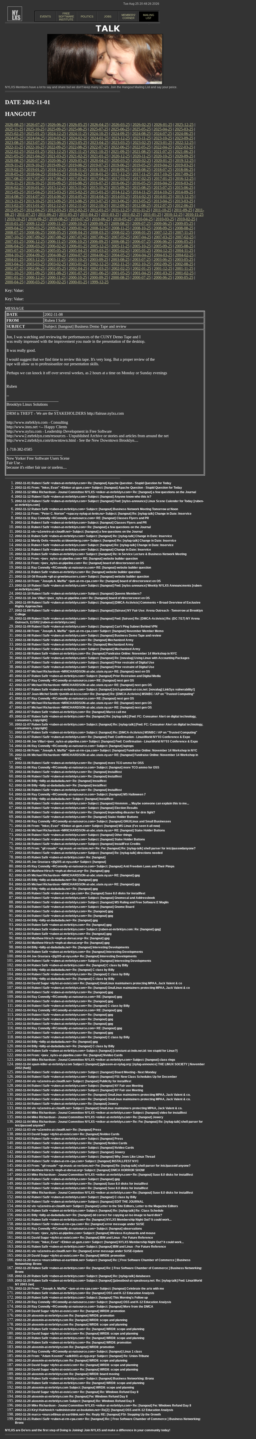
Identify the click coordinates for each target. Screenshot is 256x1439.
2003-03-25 (35, 264)
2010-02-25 (186, 219)
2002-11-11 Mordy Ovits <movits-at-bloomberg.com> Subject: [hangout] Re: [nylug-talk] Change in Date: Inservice (95, 540)
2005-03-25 (99, 250)
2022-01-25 (35, 151)
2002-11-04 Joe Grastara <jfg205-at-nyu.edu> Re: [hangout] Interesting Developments (76, 956)
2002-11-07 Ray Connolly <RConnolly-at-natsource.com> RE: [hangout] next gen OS (74, 680)
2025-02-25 (14, 133)
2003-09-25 (99, 259)
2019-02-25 (14, 169)
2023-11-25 (141, 138)
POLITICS (87, 16)
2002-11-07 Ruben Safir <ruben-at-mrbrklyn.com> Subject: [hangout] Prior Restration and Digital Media (88, 676)
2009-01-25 (78, 228)
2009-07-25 (141, 223)
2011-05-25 (68, 214)
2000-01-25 (78, 282)
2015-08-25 (141, 187)
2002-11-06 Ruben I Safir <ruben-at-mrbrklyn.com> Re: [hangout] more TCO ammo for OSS (79, 763)
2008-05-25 (57, 232)
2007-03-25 (163, 237)
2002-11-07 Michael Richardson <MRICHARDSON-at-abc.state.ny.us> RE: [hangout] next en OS (82, 671)
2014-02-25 (141, 196)
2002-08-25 (184, 264)
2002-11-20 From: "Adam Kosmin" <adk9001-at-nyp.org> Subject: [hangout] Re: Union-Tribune (82, 1356)
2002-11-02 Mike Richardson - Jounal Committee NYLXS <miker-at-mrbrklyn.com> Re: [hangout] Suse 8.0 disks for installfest (104, 1192)
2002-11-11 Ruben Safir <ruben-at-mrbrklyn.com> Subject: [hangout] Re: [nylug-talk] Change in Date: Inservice (93, 536)
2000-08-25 (120, 277)
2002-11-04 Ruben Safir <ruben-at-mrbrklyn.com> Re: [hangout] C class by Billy (71, 965)
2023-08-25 (14, 142)
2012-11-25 (78, 205)
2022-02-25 (14, 151)
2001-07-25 (78, 273)
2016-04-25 (163, 183)
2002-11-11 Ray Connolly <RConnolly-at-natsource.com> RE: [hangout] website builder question (83, 567)
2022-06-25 (120, 147)
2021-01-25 (99, 156)
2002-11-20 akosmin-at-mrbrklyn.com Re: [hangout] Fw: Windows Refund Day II (71, 1396)
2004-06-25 (99, 255)
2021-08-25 (141, 151)
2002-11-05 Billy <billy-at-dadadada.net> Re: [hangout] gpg (56, 880)
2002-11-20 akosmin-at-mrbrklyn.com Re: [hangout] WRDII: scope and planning (71, 1320)
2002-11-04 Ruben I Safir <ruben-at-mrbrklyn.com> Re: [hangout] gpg (64, 911)
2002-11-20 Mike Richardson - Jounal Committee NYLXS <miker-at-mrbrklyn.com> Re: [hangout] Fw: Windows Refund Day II (103, 1405)
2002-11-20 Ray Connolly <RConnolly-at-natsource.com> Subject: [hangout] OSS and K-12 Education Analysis (93, 1302)
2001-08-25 (57, 273)
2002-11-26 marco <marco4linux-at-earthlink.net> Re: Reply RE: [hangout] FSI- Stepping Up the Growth (88, 1414)
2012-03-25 (57, 210)
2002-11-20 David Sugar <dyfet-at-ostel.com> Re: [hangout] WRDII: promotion (70, 1255)
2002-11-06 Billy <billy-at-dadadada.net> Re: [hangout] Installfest (60, 781)
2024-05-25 (14, 138)
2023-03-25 (120, 142)
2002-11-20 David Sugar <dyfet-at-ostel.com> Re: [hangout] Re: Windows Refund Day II (76, 1392)
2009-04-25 (14, 228)
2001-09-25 (35, 273)
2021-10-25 (99, 151)
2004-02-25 (184, 255)
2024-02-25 (78, 138)
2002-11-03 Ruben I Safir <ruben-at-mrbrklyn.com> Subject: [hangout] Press (69, 1138)
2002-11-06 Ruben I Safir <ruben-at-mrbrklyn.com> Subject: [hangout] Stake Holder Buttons (80, 839)
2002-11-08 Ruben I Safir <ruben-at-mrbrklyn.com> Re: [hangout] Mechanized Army (74, 640)
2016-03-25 (184, 183)
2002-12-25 (99, 264)
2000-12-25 (35, 277)
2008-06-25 (35, 232)
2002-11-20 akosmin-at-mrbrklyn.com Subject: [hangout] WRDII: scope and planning (74, 1387)
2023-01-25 (163, 142)
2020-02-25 (141, 160)
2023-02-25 (141, 142)
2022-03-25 (184, 147)
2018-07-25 (163, 169)
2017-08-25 (14, 178)
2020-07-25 (35, 160)
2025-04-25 (163, 129)
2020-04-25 (99, 160)
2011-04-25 (89, 214)
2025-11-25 (14, 129)
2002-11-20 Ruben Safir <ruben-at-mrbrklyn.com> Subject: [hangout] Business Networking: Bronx (84, 1378)
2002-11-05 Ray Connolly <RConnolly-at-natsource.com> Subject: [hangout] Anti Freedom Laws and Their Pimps (94, 866)
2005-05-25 (57, 250)
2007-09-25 (35, 237)
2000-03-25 (35, 282)
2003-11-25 (57, 259)
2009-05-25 (184, 223)
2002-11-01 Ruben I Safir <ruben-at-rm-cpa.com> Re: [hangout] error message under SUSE (79, 1224)
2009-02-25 (57, 228)
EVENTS (45, 16)
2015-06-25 (184, 187)
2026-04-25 (99, 124)
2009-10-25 (77, 223)
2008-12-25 (99, 228)
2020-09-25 (184, 156)
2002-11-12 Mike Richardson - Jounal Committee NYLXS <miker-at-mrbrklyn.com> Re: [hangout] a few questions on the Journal (105, 492)
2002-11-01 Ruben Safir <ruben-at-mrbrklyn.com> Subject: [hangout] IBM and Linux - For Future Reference (90, 1246)
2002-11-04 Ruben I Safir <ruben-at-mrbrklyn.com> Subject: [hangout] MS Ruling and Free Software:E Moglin (91, 902)
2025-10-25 (35, 129)
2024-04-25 (35, 138)
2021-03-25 (57, 156)
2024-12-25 (57, 133)
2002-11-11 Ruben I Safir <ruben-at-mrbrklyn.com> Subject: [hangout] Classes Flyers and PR (81, 522)
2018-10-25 (99, 169)
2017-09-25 (184, 174)
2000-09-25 (99, 277)
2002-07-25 (14, 268)
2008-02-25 (120, 232)
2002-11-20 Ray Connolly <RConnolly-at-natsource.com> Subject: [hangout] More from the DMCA (84, 1306)
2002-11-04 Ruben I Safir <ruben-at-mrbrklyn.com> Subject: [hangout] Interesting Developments (83, 961)
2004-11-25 (184, 250)
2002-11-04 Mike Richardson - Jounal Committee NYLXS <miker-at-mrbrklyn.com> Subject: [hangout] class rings (95, 1060)
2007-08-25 (57, 237)
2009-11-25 (57, 223)
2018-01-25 (99, 174)
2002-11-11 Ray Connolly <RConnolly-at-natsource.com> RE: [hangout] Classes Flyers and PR (82, 518)
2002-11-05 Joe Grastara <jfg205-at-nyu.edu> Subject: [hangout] (60, 862)
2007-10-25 (14, 237)
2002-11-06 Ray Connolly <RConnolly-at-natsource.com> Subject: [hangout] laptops (74, 746)
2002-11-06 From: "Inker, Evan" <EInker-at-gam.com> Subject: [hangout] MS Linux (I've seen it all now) (87, 826)
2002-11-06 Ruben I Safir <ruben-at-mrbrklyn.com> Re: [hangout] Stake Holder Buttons (76, 817)
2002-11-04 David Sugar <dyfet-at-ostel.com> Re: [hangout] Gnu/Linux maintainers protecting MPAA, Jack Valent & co (98, 983)
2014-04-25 (99, 196)
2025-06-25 (120, 129)
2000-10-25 (77, 277)
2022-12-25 (184, 142)
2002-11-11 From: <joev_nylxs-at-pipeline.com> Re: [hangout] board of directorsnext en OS (79, 563)
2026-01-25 (163, 124)
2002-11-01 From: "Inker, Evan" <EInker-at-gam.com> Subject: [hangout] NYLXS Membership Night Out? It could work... (99, 1242)
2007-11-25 (184, 232)
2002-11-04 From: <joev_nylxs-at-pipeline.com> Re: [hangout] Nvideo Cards (69, 1055)
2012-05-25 (14, 210)
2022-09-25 (56, 147)
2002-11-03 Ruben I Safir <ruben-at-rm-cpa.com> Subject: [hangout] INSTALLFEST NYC (77, 1161)
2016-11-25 (14, 183)
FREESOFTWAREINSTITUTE (66, 16)
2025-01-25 (35, 133)
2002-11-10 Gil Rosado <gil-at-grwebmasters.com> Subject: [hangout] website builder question (82, 576)
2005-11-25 (120, 246)
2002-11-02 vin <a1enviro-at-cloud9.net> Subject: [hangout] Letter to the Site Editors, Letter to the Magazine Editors (96, 1206)
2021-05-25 (14, 156)
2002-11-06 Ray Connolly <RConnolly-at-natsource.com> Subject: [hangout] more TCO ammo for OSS (87, 767)
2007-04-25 (141, 237)
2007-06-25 (99, 237)
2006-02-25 (57, 246)
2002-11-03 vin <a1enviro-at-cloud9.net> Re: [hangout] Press (58, 1129)
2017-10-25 (163, 174)
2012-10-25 (99, 205)
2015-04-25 (35, 192)
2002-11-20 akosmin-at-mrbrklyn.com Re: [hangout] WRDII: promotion (64, 1315)
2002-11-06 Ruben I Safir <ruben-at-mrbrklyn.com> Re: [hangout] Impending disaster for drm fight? (85, 812)
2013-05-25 (141, 201)
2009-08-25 (120, 223)
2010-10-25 (16, 219)
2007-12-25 (163, 232)
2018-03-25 (57, 174)
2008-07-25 (14, 232)
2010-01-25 (14, 223)
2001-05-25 (120, 273)
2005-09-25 (163, 246)
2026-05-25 (78, 124)
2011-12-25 (120, 210)
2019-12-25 (184, 160)
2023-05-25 (78, 142)
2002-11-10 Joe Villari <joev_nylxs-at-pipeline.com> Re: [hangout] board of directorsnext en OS (82, 598)
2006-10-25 (77, 241)
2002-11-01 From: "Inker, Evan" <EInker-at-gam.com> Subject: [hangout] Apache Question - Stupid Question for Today (98, 487)
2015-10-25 (99, 187)
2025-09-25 (56, 129)
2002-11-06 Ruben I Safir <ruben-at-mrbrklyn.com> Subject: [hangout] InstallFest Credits (77, 844)
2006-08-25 (120, 241)
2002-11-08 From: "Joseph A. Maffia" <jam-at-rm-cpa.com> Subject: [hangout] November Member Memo (89, 631)
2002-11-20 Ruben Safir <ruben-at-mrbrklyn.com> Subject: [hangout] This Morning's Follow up (81, 1297)
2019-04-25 (163, 165)
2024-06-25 (184, 133)
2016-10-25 (35, 183)
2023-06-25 (57, 142)
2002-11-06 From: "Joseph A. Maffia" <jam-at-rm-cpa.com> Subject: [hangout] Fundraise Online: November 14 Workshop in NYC (106, 750)
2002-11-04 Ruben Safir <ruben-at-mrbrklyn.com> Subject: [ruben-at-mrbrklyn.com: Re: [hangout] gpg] (88, 929)
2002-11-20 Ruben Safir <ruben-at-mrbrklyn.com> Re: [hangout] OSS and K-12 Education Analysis (84, 1293)
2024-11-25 (78, 133)
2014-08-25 (14, 196)
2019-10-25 (35, 165)
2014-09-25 (184, 192)
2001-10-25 (14, 273)
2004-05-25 (120, 255)
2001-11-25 (184, 268)
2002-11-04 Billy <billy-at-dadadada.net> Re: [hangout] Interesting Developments (72, 947)
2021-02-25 (78, 156)
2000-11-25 (57, 277)
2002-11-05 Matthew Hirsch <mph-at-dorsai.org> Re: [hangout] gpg (62, 871)
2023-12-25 (120, 138)
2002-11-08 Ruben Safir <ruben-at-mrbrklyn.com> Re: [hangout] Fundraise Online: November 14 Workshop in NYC (96, 653)
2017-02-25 (141, 178)
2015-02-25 (78, 192)
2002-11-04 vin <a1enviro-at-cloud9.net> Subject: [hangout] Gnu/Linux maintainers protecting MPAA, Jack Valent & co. (98, 1108)
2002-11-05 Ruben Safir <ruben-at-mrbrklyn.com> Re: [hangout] (60, 857)
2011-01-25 (152, 214)
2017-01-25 (163, 178)
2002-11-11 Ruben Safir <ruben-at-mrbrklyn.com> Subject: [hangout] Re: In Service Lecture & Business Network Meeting (100, 554)
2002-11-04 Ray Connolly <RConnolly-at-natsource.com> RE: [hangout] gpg (68, 997)
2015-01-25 (99, 192)
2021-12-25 (57, 151)
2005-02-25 (120, 250)
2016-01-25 (35, 187)
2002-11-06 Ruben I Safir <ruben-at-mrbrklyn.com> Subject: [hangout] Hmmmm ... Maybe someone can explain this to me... (102, 803)
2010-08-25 (58, 219)
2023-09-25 (184, 138)
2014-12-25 (120, 192)
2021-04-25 (35, 156)
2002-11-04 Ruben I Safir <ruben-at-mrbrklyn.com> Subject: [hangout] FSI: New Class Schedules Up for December (96, 1077)
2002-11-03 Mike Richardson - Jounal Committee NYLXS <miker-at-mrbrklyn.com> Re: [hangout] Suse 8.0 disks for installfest (104, 1174)
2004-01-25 (14, 259)
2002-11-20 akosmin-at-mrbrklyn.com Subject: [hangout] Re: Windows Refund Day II (74, 1401)
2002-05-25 (57, 268)
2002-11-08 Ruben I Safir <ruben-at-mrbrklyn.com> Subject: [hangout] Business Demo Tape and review (88, 635)
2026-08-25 (14, 124)
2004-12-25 (163, 250)
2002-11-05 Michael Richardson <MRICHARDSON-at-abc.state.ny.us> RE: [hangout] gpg (77, 875)
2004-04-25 (141, 255)
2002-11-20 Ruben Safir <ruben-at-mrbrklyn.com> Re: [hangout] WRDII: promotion (73, 1342)
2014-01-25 (163, 196)
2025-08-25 (77, 129)
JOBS (107, 16)
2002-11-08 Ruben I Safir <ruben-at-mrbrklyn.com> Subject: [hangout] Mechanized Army (77, 649)
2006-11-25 (57, 241)
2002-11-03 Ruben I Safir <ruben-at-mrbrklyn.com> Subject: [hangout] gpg (67, 1179)
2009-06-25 (163, 223)
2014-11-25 (141, 192)
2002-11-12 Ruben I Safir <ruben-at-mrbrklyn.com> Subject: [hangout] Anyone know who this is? (83, 496)
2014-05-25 (78, 196)
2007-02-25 (184, 237)
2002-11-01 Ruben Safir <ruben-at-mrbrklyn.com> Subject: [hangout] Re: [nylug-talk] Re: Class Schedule (89, 1210)
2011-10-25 (162, 210)
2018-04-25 (35, 174)
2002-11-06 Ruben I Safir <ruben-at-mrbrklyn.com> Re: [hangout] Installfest (68, 772)
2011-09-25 (183, 210)
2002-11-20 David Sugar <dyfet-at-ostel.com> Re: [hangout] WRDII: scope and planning (76, 1333)
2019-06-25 (120, 165)
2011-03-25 (110, 214)
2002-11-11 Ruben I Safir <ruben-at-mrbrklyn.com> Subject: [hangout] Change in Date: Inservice (83, 549)
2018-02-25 (78, 174)
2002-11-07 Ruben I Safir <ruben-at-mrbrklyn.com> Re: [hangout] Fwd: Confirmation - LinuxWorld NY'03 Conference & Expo (102, 737)
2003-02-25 (57, 264)
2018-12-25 (57, 169)
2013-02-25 (14, 205)
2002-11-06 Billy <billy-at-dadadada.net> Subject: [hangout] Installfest (64, 799)
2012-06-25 (184, 205)
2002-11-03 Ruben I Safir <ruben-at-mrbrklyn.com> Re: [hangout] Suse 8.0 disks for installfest (81, 1183)
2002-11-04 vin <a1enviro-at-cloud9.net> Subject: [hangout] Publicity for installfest (73, 1081)
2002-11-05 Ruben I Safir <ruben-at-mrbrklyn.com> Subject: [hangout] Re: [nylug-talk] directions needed (88, 853)
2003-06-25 (163, 259)
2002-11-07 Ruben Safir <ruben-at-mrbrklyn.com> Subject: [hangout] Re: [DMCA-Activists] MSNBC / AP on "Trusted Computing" (106, 732)
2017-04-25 (99, 178)
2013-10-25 (35, 201)
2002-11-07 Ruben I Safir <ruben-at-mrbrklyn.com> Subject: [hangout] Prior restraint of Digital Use (84, 662)
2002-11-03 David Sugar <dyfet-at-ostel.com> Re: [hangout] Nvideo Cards (67, 1134)
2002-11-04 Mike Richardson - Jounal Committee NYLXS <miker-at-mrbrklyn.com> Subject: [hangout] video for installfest (101, 1112)
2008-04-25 (78, 232)
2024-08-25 (141, 133)
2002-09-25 (163, 264)
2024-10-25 (99, 133)
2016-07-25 (99, 183)
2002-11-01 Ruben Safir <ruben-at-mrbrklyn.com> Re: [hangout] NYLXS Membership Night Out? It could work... (93, 1219)
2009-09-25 (99, 223)
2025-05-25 (141, 129)
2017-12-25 (120, 174)
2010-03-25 (165, 219)
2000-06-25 (163, 277)
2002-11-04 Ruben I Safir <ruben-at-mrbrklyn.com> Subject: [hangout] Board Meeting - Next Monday (85, 1072)
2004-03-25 (163, 255)
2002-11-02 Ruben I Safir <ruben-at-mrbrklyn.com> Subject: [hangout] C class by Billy (75, 1197)
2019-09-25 (56, 165)
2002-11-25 (120, 264)
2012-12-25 (57, 205)
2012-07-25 (163, 205)
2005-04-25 (78, 250)
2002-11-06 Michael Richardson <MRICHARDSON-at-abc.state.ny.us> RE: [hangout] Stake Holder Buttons (90, 830)
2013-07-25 (99, 201)
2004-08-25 (57, 255)
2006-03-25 (35, 246)
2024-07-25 (163, 133)
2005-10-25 (141, 246)
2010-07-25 (79, 219)
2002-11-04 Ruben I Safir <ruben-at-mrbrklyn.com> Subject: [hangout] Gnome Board (74, 907)
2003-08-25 (120, 259)
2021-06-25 (184, 151)
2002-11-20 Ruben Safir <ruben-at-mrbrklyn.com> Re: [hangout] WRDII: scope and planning (79, 1329)
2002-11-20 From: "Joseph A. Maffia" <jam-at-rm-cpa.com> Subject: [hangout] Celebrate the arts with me (89, 1288)
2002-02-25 (120, 268)
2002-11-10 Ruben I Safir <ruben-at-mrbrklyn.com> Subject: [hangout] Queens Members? (78, 593)
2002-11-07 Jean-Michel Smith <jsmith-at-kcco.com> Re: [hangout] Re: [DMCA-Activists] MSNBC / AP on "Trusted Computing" (104, 694)
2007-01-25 (14, 241)
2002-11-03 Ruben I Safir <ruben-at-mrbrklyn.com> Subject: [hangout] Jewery (70, 1152)
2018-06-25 (184, 169)
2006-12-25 (35, 241)
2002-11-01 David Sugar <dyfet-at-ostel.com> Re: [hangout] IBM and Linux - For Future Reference (84, 1237)
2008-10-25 (141, 228)
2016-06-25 (120, 183)
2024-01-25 (99, 138)
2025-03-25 (184, 129)
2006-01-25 (78, 246)
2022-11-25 (14, 147)
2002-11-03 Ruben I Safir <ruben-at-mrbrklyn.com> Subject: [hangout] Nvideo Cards (74, 1147)
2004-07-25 (78, 255)
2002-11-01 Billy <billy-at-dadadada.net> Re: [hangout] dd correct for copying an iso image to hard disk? (88, 1215)
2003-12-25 (35, 259)
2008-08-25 (184, 228)
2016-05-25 (141, 183)
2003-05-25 (184, 259)
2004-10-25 (14, 255)
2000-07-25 (141, 277)
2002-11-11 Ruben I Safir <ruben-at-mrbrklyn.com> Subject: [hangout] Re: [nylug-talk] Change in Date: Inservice (94, 545)
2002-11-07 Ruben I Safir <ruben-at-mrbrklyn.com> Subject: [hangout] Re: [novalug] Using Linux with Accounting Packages (102, 658)
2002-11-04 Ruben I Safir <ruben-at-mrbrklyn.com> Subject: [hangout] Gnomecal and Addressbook (85, 898)
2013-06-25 (120, 201)
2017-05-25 (78, 178)
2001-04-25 (141, 273)
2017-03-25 (120, 178)
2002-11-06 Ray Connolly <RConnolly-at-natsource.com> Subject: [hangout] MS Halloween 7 (80, 794)
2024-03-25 (57, 138)
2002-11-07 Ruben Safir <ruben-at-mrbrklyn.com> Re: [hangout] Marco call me (70, 712)
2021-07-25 (163, 151)
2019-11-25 (14, 165)
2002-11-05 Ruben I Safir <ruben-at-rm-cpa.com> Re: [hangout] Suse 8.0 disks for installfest (80, 893)
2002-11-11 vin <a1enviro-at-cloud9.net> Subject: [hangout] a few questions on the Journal (78, 531)
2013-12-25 (184, 196)
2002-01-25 (141, 268)
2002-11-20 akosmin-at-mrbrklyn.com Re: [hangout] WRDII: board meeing (67, 1374)
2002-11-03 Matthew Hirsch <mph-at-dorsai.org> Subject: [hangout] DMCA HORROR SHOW (79, 1170)
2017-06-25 (57, 178)
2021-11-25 (78, 151)
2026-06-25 (57, 124)
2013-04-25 (163, 201)
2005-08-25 (184, 246)
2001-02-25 (184, 273)
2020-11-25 (141, 156)
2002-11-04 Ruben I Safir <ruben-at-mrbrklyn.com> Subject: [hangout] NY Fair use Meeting (79, 1085)
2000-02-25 (57, 282)
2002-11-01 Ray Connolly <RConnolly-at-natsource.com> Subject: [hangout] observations (78, 1228)
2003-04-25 (14, 264)
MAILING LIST (148, 16)
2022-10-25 (35, 147)
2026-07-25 (35, 124)
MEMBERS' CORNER (129, 16)
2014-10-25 (163, 192)
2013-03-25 (184, 201)
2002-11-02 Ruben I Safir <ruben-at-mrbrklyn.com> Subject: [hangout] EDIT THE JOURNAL (79, 1201)
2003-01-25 (78, 264)
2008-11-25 (120, 228)
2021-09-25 (120, 151)
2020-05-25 (78, 160)
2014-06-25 (57, 196)
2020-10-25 (163, 156)
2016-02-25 (14, 187)
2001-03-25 (163, 273)
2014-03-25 (120, 196)
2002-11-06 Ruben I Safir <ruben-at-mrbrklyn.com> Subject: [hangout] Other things (73, 835)
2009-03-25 (35, 228)
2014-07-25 (35, 196)
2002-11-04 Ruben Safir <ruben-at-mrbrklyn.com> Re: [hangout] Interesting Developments (79, 952)
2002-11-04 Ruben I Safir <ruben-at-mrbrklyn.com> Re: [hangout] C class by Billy (72, 974)
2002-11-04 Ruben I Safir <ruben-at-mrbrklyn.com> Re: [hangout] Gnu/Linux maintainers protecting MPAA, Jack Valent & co (102, 988)
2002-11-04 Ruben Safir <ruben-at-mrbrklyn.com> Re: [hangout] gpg (63, 925)
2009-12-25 (35, 223)
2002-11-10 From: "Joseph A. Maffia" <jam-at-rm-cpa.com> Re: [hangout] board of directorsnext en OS (88, 581)
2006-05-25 (184, 241)
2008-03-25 (99, 232)
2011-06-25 (47, 214)
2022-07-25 (99, 147)
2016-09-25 (56, 183)
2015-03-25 (57, 192)
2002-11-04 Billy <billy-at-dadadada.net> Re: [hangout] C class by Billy (64, 970)
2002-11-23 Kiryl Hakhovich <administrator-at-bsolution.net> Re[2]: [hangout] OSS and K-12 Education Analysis (94, 1410)
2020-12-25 (120, 156)
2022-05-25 (141, 147)
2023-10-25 (163, 138)
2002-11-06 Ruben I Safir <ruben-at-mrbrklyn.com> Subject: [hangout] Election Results (76, 808)
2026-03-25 (120, 124)
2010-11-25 (194, 214)
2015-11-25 (78, 187)
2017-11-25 (141, 174)
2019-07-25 (99, 165)
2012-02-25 (78, 210)
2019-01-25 (35, 169)
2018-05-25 (14, 174)
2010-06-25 (101, 219)
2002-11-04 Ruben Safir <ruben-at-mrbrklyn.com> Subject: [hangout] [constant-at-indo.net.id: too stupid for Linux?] (96, 1051)
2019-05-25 (141, 165)
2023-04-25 (99, 142)
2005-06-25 (35, 250)
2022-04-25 (163, 147)
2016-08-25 (77, 183)
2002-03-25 (99, 268)
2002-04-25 (78, 268)
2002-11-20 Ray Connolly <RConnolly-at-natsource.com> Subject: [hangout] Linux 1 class (78, 1351)
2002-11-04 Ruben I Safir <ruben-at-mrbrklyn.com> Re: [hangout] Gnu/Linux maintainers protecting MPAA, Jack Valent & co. (102, 1094)
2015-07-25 (163, 187)
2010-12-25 (173, 214)
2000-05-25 (184, 277)
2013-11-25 (14, 201)
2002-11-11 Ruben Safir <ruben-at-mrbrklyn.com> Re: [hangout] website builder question (77, 572)
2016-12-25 (184, 178)
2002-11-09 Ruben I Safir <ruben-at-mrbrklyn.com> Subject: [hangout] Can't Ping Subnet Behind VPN (86, 626)
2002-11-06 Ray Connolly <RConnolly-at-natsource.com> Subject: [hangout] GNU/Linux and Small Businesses (93, 821)
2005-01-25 (141, 250)
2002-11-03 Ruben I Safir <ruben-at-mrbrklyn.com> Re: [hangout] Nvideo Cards (71, 1143)
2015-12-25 (57, 187)
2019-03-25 (184, 165)
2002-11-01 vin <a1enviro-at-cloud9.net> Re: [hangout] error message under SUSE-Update (79, 1251)
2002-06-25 (35, 268)
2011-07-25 (26, 214)
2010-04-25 (143, 219)
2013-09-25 (56, 201)
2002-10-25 (141, 264)
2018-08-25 (141, 169)
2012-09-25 (120, 205)
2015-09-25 (120, 187)
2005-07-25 (14, 250)
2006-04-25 (14, 246)
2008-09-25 (163, 228)
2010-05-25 (122, 219)
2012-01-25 (99, 210)
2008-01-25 (141, 232)
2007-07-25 (78, 237)
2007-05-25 (120, 237)
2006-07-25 (141, 241)
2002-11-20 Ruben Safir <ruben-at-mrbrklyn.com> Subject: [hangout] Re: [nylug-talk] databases (82, 1276)
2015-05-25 (14, 192)
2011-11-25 (141, 210)
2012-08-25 (141, 205)
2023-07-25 (35, 142)
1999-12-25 (99, 282)
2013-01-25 (35, 205)
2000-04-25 (14, 282)
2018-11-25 (78, 169)
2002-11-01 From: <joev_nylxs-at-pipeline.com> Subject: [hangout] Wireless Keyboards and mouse (85, 1233)
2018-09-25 (120, 169)
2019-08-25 (77, 165)
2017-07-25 (35, 178)
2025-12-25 (184, 124)
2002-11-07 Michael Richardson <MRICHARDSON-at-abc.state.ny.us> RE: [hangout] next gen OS (83, 685)
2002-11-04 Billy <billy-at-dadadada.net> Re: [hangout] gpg (56, 920)
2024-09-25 (120, 133)
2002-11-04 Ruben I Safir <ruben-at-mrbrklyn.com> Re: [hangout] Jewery (66, 1103)
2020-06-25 (57, 160)
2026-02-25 (141, 124)
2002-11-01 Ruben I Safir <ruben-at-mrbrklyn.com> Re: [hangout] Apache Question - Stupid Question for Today (93, 483)
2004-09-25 (35, 255)
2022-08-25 (77, 147)
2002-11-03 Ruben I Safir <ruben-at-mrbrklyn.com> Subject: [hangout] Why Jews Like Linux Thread (85, 1156)
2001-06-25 (99, 273)
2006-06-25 (163, 241)
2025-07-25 (99, 129)
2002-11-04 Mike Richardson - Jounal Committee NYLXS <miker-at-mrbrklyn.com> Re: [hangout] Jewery (89, 1117)
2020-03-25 (120, 160)
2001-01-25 (14, 277)
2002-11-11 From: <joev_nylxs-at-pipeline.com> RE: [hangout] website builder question (76, 558)
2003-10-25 (77, 259)
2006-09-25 (99, 241)
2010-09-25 (37, 219)
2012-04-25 (35, 210)
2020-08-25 (14, 160)
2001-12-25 (163, 268)
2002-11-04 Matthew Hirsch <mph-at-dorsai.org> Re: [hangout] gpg (62, 938)
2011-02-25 (131, 214)
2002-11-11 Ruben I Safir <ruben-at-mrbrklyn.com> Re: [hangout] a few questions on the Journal (83, 527)
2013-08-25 (77, 201)
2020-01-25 (163, 160)
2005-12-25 (99, 246)
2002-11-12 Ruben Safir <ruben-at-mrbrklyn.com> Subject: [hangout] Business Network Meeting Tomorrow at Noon (96, 509)
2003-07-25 (141, 259)
